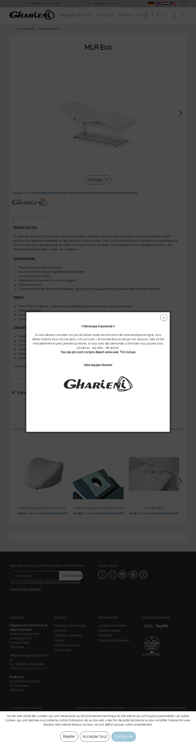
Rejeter (69, 736)
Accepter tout (94, 736)
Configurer (123, 736)
